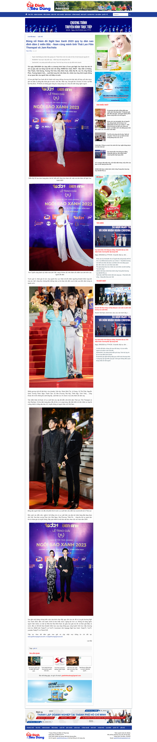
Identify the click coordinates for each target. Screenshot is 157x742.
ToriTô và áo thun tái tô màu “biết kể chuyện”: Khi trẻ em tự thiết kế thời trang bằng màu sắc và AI (118, 136)
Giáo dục (68, 14)
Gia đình (98, 14)
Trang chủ (30, 727)
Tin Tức (30, 14)
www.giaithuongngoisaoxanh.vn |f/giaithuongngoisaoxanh (45, 636)
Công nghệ (76, 14)
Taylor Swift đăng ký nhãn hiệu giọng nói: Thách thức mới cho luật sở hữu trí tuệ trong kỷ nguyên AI (60, 57)
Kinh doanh (38, 14)
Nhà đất (84, 14)
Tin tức (38, 727)
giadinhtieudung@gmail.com (71, 675)
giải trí (40, 36)
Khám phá (91, 14)
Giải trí (53, 14)
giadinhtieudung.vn (62, 738)
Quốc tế (105, 14)
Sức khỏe (60, 14)
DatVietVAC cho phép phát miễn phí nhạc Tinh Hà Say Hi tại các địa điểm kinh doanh (56, 62)
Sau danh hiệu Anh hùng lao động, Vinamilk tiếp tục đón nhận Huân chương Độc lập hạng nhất (117, 153)
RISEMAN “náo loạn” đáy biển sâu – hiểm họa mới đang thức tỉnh (51, 59)
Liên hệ (122, 727)
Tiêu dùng (46, 14)
